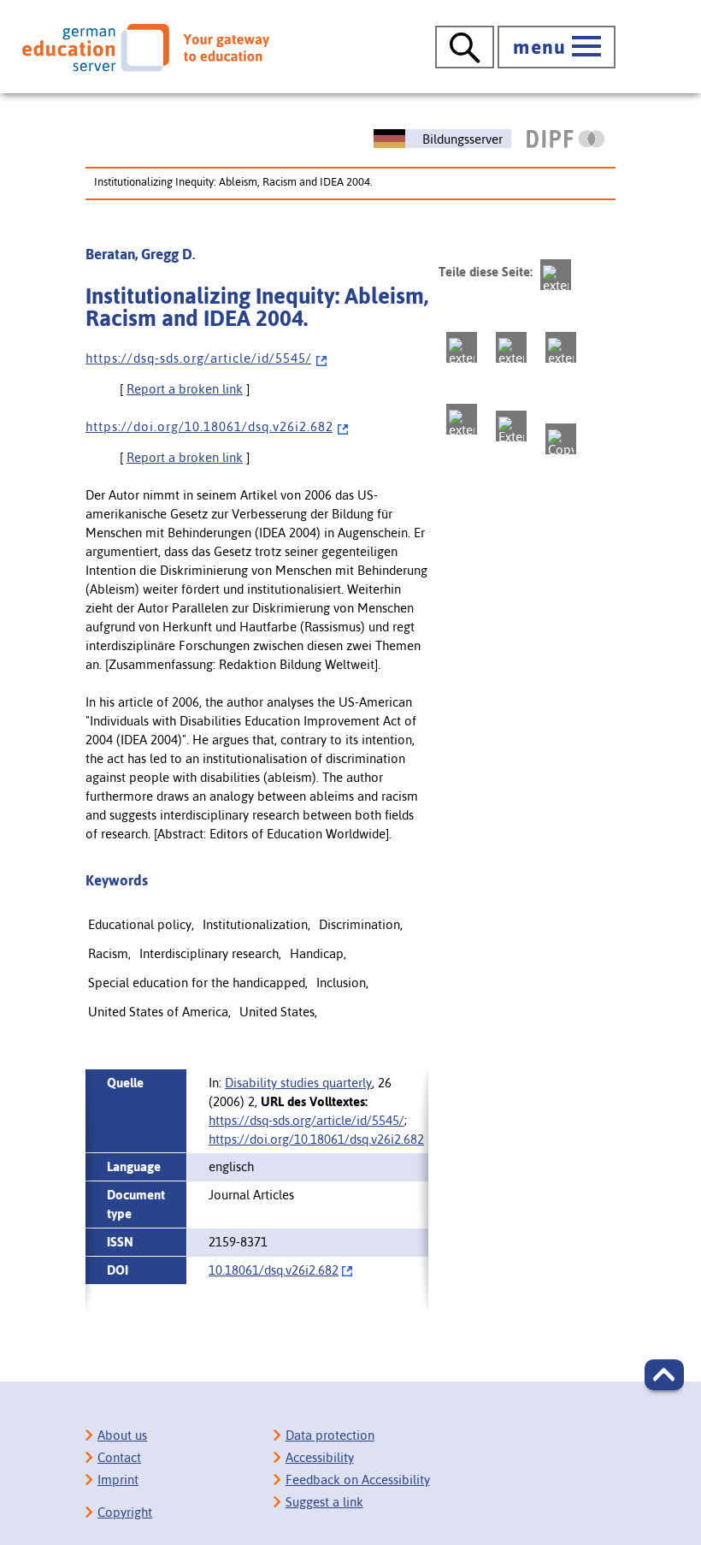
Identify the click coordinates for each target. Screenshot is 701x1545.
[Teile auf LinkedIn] (461, 419)
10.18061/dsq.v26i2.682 (274, 1270)
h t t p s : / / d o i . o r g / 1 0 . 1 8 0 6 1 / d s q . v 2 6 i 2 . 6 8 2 (209, 426)
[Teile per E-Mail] (511, 426)
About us (122, 1435)
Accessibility (320, 1457)
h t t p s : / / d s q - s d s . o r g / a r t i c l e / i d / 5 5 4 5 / (198, 358)
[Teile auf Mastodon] (555, 274)
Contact (119, 1457)
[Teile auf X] (511, 347)
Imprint (117, 1479)
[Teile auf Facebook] (461, 347)
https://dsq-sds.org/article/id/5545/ (306, 1120)
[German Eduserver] (145, 48)
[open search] (464, 47)
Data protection (330, 1435)
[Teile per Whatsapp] (560, 347)
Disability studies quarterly (298, 1082)
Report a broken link (185, 389)
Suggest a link (324, 1502)
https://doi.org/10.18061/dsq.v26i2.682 (316, 1139)
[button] (664, 1374)
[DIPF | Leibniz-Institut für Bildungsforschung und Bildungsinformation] (565, 138)
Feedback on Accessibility (358, 1479)
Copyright (124, 1512)
